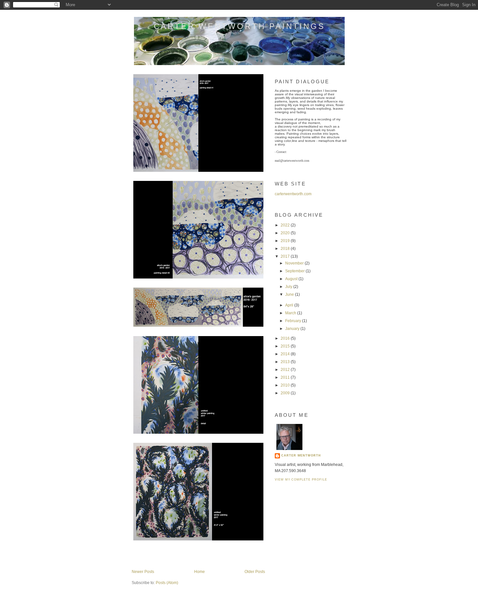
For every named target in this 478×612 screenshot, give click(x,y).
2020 (286, 233)
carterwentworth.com (293, 194)
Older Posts (255, 571)
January (292, 328)
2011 (286, 377)
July (289, 286)
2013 (286, 362)
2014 (286, 354)
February (293, 321)
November (295, 263)
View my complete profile (301, 479)
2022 (286, 225)
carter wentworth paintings (239, 26)
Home (199, 571)
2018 (286, 248)
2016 (286, 338)
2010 (286, 385)
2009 (286, 393)
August (292, 279)
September (295, 271)
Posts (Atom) (167, 582)
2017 (286, 256)
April (289, 305)
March (291, 313)
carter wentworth (301, 455)
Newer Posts (143, 571)
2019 (286, 240)
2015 (286, 346)
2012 (286, 369)
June (290, 294)
